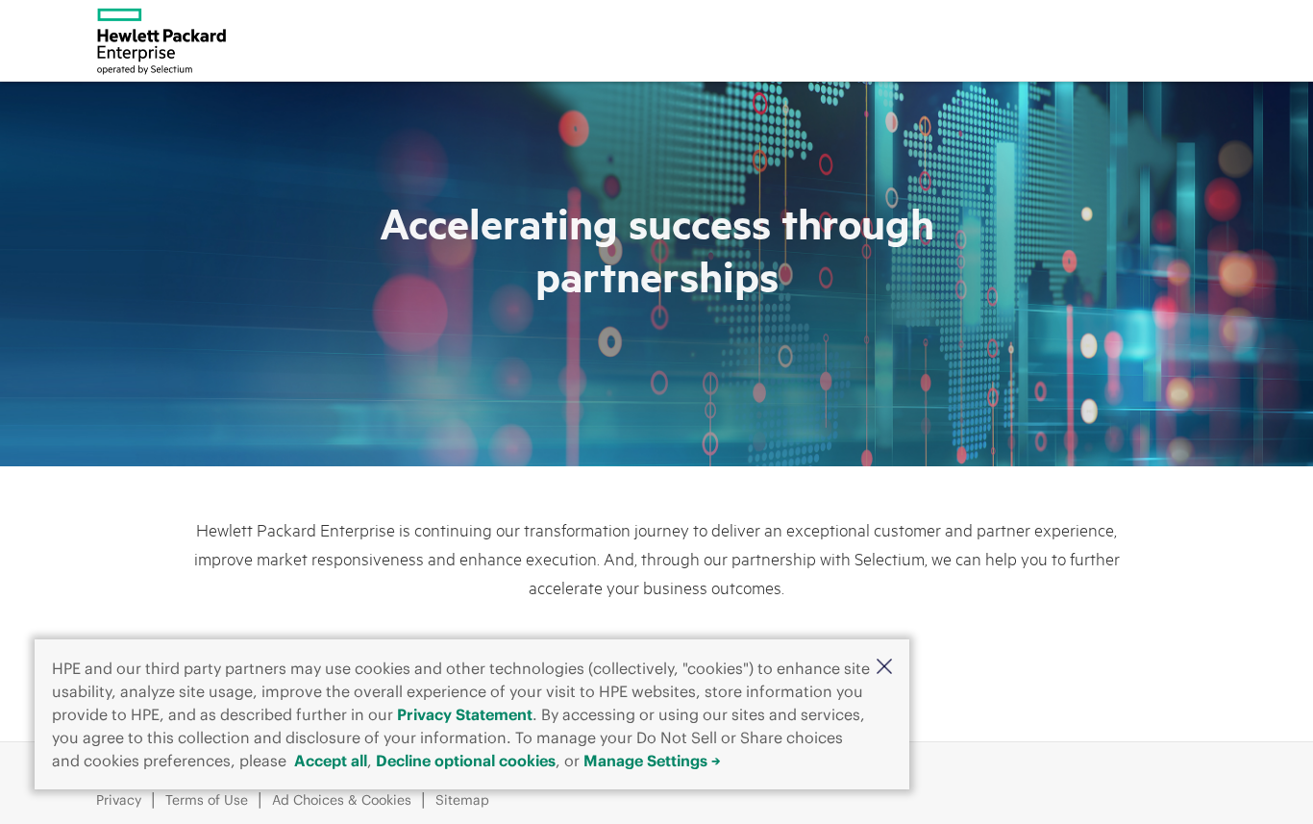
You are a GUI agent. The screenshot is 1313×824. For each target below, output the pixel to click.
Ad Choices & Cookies (341, 800)
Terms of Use (206, 800)
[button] (884, 666)
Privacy (118, 800)
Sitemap (462, 800)
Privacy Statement (465, 714)
